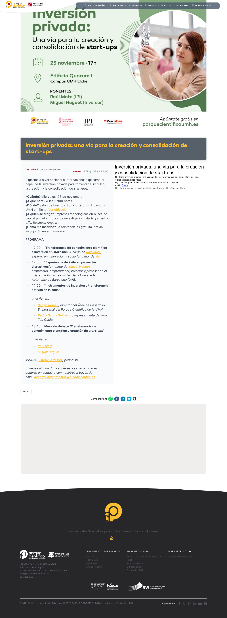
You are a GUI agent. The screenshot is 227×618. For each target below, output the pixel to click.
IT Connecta (92, 560)
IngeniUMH (91, 563)
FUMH (23, 603)
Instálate (153, 5)
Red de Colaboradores (176, 5)
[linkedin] (122, 398)
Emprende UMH (135, 570)
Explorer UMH (134, 566)
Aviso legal (57, 603)
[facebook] (116, 398)
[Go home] (44, 554)
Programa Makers (136, 563)
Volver (26, 391)
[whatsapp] (110, 398)
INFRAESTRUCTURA (180, 551)
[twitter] (129, 398)
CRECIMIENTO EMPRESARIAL (103, 551)
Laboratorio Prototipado (180, 556)
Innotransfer (92, 556)
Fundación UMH (125, 603)
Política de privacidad (39, 603)
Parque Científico (97, 5)
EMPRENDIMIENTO (138, 551)
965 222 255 (26, 576)
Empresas (137, 5)
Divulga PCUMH (94, 566)
